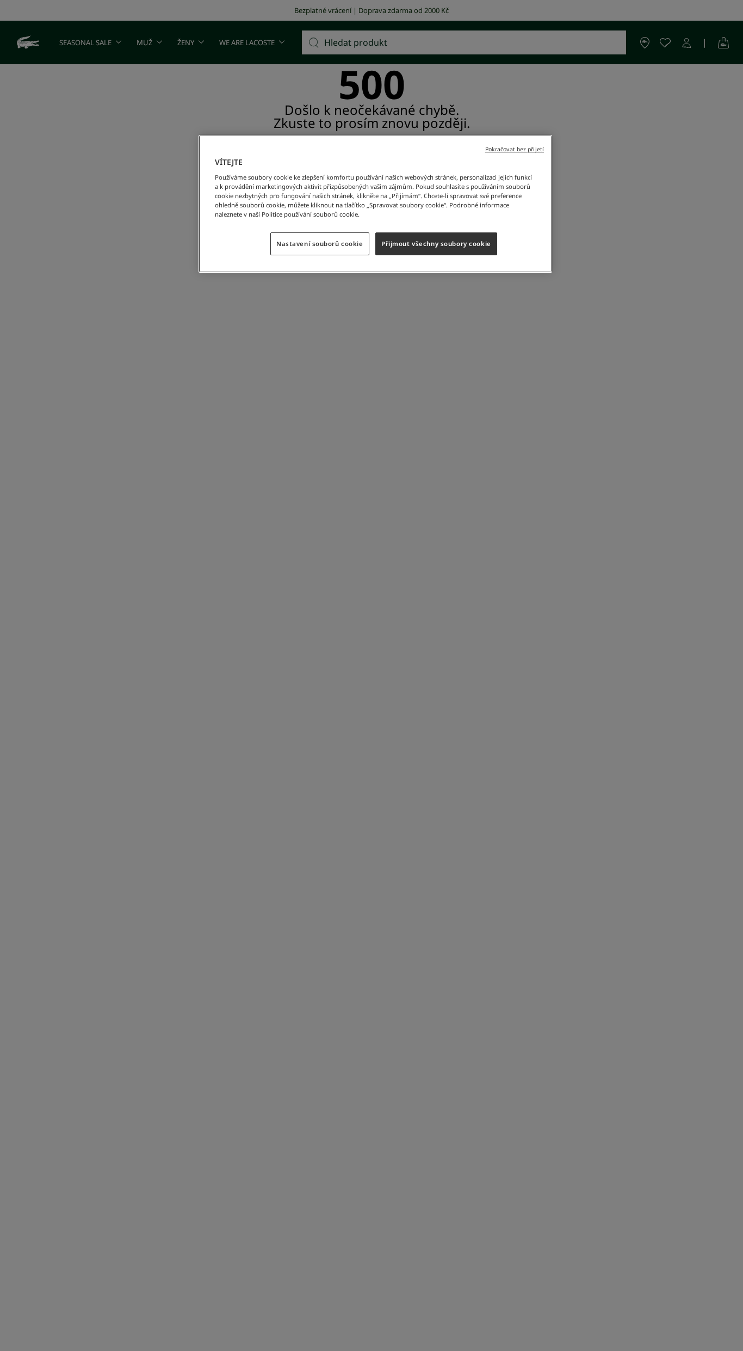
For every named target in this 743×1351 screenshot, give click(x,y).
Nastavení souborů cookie (319, 244)
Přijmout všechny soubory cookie (436, 244)
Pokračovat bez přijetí (514, 149)
